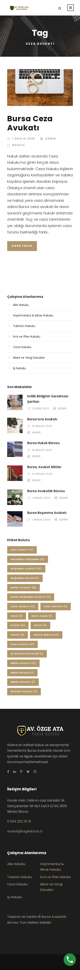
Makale (18, 145)
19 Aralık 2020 (42, 426)
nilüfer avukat (24, 691)
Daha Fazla (22, 246)
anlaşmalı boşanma (28, 559)
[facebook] (8, 771)
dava (17, 616)
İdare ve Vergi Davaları (29, 358)
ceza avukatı (23, 606)
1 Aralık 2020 (23, 138)
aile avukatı (22, 549)
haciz (40, 625)
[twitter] (28, 771)
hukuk (17, 634)
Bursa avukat (23, 587)
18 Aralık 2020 (42, 450)
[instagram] (35, 771)
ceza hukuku (55, 606)
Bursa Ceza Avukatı (30, 123)
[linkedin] (14, 771)
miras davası (22, 672)
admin (50, 138)
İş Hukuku (19, 368)
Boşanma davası (25, 578)
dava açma (42, 616)
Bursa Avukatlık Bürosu (46, 491)
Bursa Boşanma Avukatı (46, 513)
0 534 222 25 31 (19, 821)
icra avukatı (22, 644)
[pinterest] (21, 771)
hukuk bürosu (46, 634)
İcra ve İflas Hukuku (26, 336)
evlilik (18, 625)
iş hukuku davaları (27, 653)
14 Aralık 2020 (42, 474)
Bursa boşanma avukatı (31, 597)
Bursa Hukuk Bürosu (43, 443)
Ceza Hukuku (22, 347)
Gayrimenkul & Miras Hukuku (33, 315)
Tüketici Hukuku (24, 326)
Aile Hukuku (21, 305)
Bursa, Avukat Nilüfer (44, 467)
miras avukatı (23, 663)
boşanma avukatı (26, 568)
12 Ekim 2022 (40, 408)
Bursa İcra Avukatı (42, 419)
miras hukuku (23, 682)
